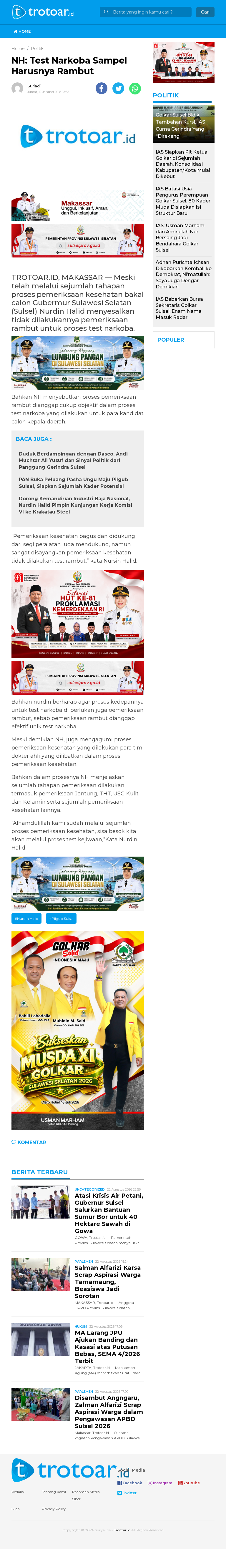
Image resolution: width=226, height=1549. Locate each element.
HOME (24, 31)
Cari (205, 12)
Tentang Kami (54, 1492)
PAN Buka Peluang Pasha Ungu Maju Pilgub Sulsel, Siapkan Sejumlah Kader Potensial (73, 483)
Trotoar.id (122, 1530)
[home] (70, 1469)
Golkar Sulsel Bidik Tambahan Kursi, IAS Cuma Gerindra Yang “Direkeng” (180, 125)
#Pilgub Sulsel (61, 918)
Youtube (191, 1483)
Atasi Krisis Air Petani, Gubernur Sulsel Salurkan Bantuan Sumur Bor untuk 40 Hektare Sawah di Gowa (109, 1213)
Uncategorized (90, 1189)
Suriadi (34, 86)
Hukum (81, 1326)
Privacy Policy (54, 1509)
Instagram (162, 1483)
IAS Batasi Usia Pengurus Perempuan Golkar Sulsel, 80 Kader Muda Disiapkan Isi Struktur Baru (183, 201)
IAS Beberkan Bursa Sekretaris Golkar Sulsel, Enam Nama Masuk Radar (179, 308)
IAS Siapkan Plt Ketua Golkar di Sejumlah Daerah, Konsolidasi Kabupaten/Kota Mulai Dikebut (183, 164)
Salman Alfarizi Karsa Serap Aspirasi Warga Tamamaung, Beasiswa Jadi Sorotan (108, 1281)
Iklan (15, 1509)
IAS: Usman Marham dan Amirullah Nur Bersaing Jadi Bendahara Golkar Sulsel (180, 238)
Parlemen (84, 1261)
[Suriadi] (18, 88)
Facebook (132, 1483)
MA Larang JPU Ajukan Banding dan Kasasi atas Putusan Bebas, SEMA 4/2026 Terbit (107, 1346)
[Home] (43, 11)
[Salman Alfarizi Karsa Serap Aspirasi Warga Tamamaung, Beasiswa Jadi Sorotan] (40, 1274)
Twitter (129, 1493)
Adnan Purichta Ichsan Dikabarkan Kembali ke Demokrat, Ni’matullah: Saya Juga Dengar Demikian (184, 275)
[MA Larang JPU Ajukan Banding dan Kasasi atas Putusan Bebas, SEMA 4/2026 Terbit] (40, 1339)
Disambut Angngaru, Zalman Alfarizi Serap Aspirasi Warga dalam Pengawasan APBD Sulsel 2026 (109, 1412)
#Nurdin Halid (26, 918)
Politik (166, 95)
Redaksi (17, 1492)
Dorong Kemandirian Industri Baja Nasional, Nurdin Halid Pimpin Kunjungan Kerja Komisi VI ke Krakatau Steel (75, 505)
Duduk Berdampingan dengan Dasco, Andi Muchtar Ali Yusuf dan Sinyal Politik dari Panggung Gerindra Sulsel (73, 460)
